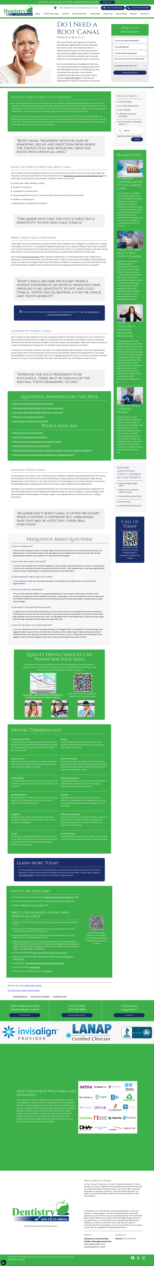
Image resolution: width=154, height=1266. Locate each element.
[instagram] (143, 1259)
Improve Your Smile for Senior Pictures (129, 491)
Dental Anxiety (125, 102)
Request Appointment (77, 1015)
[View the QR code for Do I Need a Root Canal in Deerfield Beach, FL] (83, 691)
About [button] (37, 14)
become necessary (30, 257)
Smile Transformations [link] (115, 8)
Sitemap (21, 1259)
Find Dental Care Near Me (130, 505)
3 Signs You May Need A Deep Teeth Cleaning (129, 253)
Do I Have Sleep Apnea (129, 106)
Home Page (64, 901)
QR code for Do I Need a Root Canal (23, 990)
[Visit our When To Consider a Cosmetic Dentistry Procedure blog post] (130, 321)
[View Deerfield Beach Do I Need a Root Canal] (25, 83)
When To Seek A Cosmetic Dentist (128, 409)
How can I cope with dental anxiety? (30, 437)
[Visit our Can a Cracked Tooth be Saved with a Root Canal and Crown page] (33, 716)
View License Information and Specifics (50, 952)
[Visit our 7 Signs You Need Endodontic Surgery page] (86, 716)
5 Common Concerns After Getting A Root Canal (129, 184)
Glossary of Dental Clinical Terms (59, 897)
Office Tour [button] (108, 14)
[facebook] (133, 1259)
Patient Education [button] (79, 14)
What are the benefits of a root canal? (31, 446)
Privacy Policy (12, 1259)
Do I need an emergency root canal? (30, 421)
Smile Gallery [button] (95, 14)
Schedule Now (107, 2)
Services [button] (65, 14)
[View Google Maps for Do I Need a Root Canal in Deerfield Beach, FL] (43, 693)
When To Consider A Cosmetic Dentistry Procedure (126, 329)
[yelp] (138, 1259)
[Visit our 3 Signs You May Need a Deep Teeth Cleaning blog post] (130, 248)
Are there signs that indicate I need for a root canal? (38, 412)
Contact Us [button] (144, 14)
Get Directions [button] (24, 1015)
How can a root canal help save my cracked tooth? (37, 441)
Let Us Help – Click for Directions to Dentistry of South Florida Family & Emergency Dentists (43, 696)
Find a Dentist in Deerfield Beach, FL (130, 122)
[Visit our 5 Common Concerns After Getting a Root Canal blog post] (130, 176)
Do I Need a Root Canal (31, 985)
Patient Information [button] (51, 14)
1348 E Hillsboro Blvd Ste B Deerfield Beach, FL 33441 (78, 8)
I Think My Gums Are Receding (127, 115)
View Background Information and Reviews (45, 963)
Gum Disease (125, 110)
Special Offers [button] (121, 14)
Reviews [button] (133, 14)
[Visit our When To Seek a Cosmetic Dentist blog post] (130, 403)
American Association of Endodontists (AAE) (83, 175)
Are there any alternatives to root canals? (33, 403)
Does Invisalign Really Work (128, 484)
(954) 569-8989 (72, 78)
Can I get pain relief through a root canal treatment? (38, 408)
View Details (34, 967)
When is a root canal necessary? (28, 417)
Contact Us (129, 1015)
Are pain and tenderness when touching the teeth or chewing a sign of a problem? (52, 450)
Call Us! (140, 8)
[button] (3, 1262)
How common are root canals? (28, 433)
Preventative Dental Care (130, 496)
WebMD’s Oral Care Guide (32, 905)
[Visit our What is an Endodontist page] (59, 716)
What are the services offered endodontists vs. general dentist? (43, 455)
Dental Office (125, 501)
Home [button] (29, 14)
